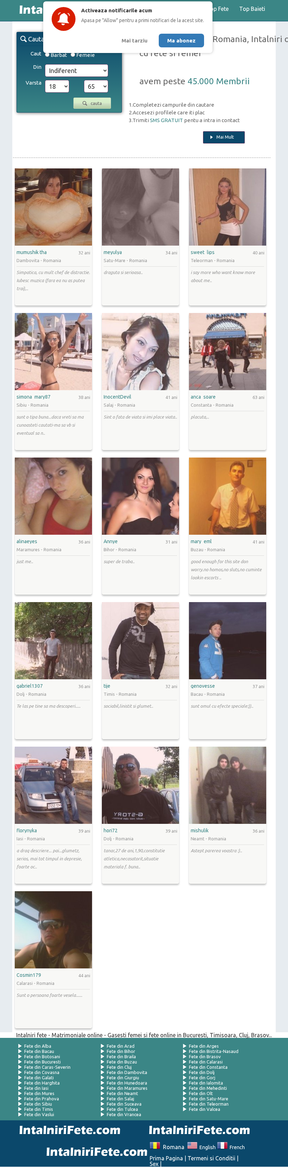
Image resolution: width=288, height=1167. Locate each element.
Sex (154, 1164)
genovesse (203, 685)
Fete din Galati (39, 1077)
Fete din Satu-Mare (208, 1098)
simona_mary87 (34, 396)
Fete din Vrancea (124, 1114)
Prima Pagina (166, 1158)
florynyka (27, 830)
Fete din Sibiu (38, 1103)
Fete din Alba (37, 1045)
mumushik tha (32, 252)
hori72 (111, 830)
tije (107, 685)
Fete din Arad (121, 1045)
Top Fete (218, 9)
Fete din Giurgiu (123, 1077)
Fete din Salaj (120, 1098)
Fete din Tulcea (122, 1109)
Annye (111, 541)
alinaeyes (27, 541)
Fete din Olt (201, 1093)
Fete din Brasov (205, 1056)
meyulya (113, 252)
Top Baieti (252, 9)
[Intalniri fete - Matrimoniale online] (197, 1131)
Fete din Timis (38, 1109)
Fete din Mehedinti (208, 1088)
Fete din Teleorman (209, 1103)
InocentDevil (117, 396)
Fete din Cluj (119, 1067)
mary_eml (201, 541)
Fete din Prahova (41, 1098)
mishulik (200, 830)
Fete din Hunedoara (127, 1082)
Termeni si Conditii (211, 1158)
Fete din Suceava (124, 1103)
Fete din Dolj (202, 1072)
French (236, 1147)
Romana (172, 1147)
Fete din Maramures (127, 1088)
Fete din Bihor (121, 1051)
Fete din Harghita (42, 1082)
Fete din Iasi (36, 1088)
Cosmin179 (29, 975)
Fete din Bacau (39, 1051)
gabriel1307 (30, 685)
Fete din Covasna (41, 1072)
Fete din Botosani (42, 1056)
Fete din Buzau (122, 1061)
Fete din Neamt (122, 1093)
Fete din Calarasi (206, 1061)
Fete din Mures (39, 1093)
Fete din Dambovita (127, 1072)
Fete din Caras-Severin (47, 1067)
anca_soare (203, 396)
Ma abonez (181, 41)
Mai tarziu (135, 41)
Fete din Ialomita (206, 1082)
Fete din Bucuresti (42, 1061)
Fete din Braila (121, 1056)
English (206, 1147)
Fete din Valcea (204, 1109)
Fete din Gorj (202, 1077)
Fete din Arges (204, 1045)
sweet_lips (203, 252)
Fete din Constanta (208, 1067)
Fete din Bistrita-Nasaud (213, 1051)
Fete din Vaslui (39, 1114)
